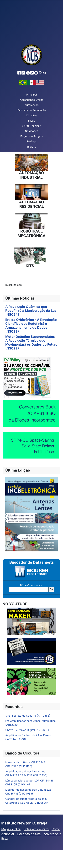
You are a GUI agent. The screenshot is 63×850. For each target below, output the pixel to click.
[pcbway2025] (27, 377)
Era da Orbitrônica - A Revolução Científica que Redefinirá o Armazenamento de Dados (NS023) (31, 325)
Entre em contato (36, 829)
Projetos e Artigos (31, 136)
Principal (31, 94)
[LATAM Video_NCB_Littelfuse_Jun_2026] (31, 445)
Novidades (31, 131)
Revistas (31, 141)
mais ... (31, 146)
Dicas (31, 120)
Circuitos (31, 115)
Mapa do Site (11, 829)
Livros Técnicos (31, 125)
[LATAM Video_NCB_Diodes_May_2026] (31, 413)
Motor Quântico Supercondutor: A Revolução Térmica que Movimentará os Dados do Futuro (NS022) (31, 342)
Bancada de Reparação (31, 110)
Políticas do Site (29, 834)
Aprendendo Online (31, 99)
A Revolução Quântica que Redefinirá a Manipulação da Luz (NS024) (30, 310)
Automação (32, 105)
